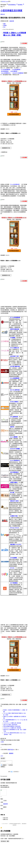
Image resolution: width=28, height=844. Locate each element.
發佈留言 (3, 766)
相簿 (4, 23)
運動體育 (11, 753)
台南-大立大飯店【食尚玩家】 (10, 724)
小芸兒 (2, 741)
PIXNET (6, 823)
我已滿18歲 (3, 841)
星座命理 (12, 21)
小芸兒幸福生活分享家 (11, 10)
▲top (2, 755)
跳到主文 (3, 14)
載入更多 (3, 758)
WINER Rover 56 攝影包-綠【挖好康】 (12, 728)
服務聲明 (14, 825)
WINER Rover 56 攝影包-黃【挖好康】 (12, 723)
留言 (12, 749)
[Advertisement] (14, 170)
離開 (8, 841)
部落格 (5, 25)
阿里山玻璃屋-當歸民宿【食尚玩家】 (12, 726)
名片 (4, 27)
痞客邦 (9, 749)
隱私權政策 (24, 823)
